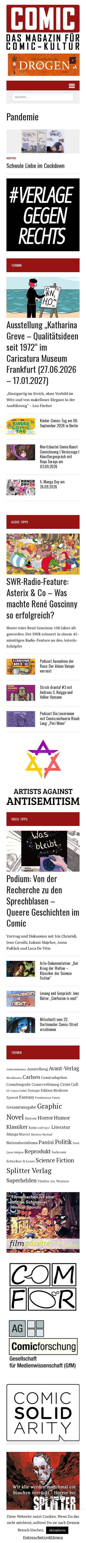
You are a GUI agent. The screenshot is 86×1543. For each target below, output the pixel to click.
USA (52, 1181)
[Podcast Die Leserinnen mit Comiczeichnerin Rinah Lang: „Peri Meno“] (20, 723)
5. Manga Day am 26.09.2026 (52, 484)
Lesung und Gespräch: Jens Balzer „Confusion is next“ (59, 995)
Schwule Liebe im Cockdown (35, 165)
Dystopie (34, 1091)
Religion (18, 1152)
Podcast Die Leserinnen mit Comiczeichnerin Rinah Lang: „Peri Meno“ (60, 718)
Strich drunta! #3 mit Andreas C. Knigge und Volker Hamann (56, 692)
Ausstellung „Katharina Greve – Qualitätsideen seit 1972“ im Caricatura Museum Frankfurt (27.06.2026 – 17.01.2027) (42, 352)
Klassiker (17, 1126)
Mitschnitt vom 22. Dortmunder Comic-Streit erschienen (59, 1024)
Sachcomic (59, 1152)
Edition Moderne (54, 1090)
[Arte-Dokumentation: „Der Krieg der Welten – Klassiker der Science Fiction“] (20, 973)
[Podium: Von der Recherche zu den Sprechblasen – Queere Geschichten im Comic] (43, 868)
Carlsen (31, 1076)
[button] (43, 65)
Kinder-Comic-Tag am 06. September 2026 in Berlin (59, 423)
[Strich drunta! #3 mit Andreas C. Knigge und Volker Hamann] (20, 697)
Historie (31, 1118)
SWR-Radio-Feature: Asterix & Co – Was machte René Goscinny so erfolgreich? (41, 598)
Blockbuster (14, 1078)
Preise (76, 1143)
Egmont (12, 1097)
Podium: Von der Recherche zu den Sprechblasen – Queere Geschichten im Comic (42, 900)
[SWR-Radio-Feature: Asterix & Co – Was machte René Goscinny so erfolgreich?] (43, 571)
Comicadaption (54, 1077)
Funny (56, 1097)
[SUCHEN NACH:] (43, 96)
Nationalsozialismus (22, 1142)
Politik (63, 1142)
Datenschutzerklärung (43, 1537)
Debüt (23, 1090)
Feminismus (43, 1097)
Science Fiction (55, 1160)
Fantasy (26, 1097)
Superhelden (21, 1180)
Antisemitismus (16, 1069)
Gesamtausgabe (21, 1107)
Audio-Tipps (19, 521)
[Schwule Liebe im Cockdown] (43, 150)
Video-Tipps (19, 818)
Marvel (24, 1134)
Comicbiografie (18, 1084)
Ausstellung (37, 1068)
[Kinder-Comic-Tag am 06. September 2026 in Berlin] (20, 430)
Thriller (43, 1181)
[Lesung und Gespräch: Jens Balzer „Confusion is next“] (20, 1003)
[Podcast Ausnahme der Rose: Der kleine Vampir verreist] (20, 671)
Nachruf (47, 1134)
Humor (62, 1117)
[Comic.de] (43, 27)
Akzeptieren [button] (57, 1530)
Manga (12, 1134)
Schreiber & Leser (20, 1161)
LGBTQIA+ (44, 1128)
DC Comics (12, 1090)
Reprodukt (37, 1151)
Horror (45, 1117)
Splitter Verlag (29, 1170)
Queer (9, 1152)
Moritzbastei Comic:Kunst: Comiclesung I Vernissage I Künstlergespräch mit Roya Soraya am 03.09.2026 (59, 456)
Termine (16, 265)
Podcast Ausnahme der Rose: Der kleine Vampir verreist (57, 666)
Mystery (36, 1134)
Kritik (11, 158)
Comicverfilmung (45, 1084)
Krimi (33, 1127)
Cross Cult (69, 1084)
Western (62, 1181)
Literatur (60, 1127)
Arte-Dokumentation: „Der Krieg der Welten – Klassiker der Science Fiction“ (59, 970)
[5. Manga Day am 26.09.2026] (20, 492)
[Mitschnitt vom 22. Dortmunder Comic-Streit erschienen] (20, 1029)
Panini (46, 1142)
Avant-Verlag (64, 1068)
